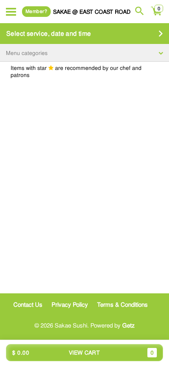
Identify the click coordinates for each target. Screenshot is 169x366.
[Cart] (156, 15)
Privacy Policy (69, 305)
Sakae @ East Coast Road (91, 11)
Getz (128, 325)
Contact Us (27, 305)
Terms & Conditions (122, 305)
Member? (36, 11)
